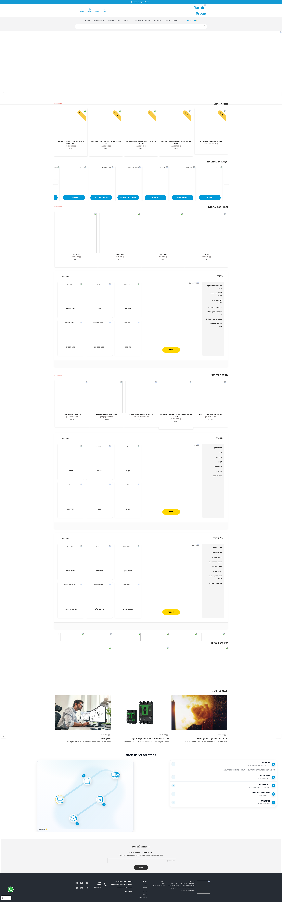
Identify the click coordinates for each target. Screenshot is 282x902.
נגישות (163, 883)
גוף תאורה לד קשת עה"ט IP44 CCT (210, 414)
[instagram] (77, 882)
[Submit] (204, 26)
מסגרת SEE (76, 254)
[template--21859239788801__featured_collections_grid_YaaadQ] (127, 456)
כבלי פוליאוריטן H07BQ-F (214, 313)
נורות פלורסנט (217, 476)
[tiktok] (87, 887)
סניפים (145, 891)
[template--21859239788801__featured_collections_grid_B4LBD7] (127, 294)
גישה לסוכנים (128, 891)
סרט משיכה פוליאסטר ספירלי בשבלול (141, 414)
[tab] (223, 764)
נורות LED (219, 457)
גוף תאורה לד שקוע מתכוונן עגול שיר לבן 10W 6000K (176, 142)
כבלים (171, 350)
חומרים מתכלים (217, 567)
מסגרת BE (206, 254)
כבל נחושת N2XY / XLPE (216, 325)
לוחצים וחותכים (217, 557)
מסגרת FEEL (120, 254)
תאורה (171, 512)
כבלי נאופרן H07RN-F (215, 307)
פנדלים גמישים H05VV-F (214, 319)
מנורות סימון (218, 448)
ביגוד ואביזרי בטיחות (215, 583)
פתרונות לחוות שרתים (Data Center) (121, 884)
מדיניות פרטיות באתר (159, 886)
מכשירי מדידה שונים (215, 562)
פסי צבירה (219, 471)
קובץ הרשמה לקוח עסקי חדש (123, 881)
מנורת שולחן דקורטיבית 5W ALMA (211, 141)
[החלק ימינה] (3, 93)
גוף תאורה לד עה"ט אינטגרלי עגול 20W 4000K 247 (106, 142)
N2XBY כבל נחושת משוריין (216, 294)
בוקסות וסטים (217, 571)
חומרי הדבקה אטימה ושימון (215, 577)
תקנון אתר (144, 894)
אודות (145, 884)
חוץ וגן (220, 462)
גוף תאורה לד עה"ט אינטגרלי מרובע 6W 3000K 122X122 (141, 142)
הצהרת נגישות (143, 897)
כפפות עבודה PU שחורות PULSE (106, 414)
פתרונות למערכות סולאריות (124, 888)
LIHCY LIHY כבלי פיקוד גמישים (214, 287)
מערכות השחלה (217, 553)
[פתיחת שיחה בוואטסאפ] (10, 889)
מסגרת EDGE (163, 254)
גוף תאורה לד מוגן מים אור (72, 414)
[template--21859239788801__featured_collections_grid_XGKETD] (127, 556)
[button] (6, 898)
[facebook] (87, 882)
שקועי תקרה (218, 467)
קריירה (145, 888)
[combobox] (141, 26)
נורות (220, 452)
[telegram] (77, 887)
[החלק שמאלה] (278, 93)
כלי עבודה (171, 612)
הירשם (141, 867)
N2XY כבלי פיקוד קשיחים (216, 301)
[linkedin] (82, 887)
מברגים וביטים (217, 548)
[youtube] (82, 882)
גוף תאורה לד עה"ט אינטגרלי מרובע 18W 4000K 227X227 (71, 142)
